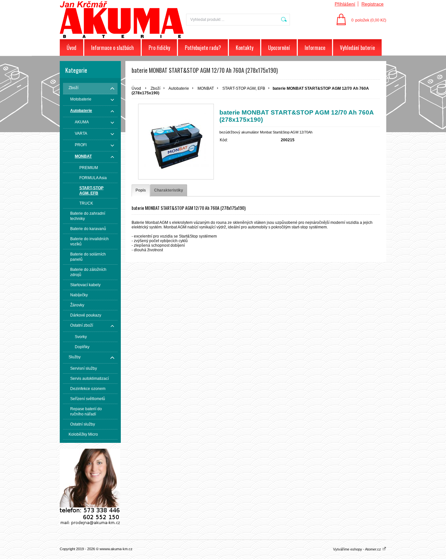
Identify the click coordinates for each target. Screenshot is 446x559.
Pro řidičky (159, 48)
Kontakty (244, 48)
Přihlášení (345, 4)
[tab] (141, 190)
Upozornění (279, 48)
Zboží (155, 88)
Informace (315, 48)
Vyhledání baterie (357, 48)
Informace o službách (112, 48)
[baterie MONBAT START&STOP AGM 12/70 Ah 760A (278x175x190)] (176, 141)
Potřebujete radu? (203, 48)
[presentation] (141, 190)
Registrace (372, 4)
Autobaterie (178, 88)
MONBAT (206, 88)
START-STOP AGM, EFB (243, 88)
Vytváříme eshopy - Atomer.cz (357, 549)
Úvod (71, 48)
